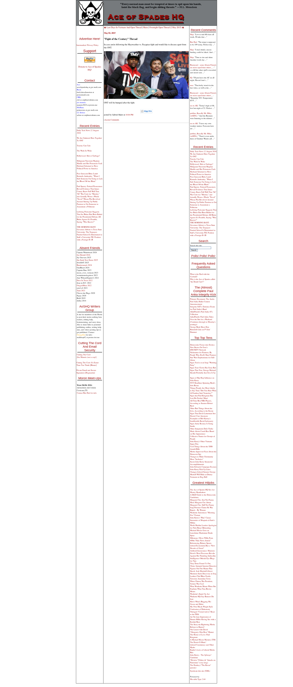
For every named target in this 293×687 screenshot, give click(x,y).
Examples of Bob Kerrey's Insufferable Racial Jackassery (201, 419)
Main (145, 27)
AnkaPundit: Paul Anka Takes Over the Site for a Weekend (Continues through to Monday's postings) (203, 320)
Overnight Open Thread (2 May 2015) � (166, 27)
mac (191, 85)
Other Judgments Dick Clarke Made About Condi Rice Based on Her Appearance (202, 431)
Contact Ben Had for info (87, 393)
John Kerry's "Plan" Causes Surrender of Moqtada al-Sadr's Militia (202, 520)
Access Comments (112, 119)
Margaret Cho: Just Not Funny (202, 500)
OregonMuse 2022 (84, 285)
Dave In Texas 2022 (85, 280)
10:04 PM (129, 114)
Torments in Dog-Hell (198, 477)
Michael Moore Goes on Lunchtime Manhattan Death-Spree (201, 533)
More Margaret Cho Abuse (200, 502)
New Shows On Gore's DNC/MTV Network (199, 348)
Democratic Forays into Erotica (202, 344)
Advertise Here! (89, 39)
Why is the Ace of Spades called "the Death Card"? (202, 280)
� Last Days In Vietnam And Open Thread (123, 27)
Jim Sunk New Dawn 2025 (87, 260)
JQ (191, 77)
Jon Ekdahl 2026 (83, 255)
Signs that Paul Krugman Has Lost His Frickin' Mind (201, 396)
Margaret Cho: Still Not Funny (202, 505)
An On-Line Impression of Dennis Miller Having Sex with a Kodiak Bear (203, 619)
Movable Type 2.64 (198, 679)
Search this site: (196, 245)
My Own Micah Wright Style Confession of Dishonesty (201, 607)
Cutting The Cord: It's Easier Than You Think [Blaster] (87, 363)
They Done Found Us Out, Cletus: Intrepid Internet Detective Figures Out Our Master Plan (203, 566)
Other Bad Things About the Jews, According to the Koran (201, 409)
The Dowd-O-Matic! (198, 642)
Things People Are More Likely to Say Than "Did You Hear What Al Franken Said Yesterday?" (203, 390)
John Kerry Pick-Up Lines (200, 469)
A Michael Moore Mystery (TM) (203, 639)
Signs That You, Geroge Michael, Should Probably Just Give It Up (203, 371)
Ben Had (193, 42)
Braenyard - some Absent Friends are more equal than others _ (203, 66)
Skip (192, 34)
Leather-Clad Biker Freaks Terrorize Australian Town (200, 577)
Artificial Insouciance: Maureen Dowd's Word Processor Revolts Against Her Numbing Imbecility (203, 553)
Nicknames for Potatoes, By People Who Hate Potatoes (203, 353)
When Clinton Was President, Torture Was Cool (201, 582)
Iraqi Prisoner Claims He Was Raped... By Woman (201, 508)
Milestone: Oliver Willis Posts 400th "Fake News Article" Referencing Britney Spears (201, 540)
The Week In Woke (84, 150)
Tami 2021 (81, 290)
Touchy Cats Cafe (84, 145)
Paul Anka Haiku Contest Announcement (200, 302)
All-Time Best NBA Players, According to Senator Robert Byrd (201, 403)
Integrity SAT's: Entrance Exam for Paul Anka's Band (202, 307)
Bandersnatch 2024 (84, 265)
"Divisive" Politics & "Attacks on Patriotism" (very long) (203, 661)
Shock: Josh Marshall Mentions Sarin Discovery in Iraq (203, 572)
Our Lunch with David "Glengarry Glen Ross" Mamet (202, 630)
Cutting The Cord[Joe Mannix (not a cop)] (86, 355)
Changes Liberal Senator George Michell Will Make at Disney (203, 473)
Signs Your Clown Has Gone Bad (203, 367)
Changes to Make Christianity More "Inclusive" (201, 457)
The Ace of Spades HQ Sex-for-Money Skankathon (202, 490)
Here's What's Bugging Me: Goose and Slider (200, 602)
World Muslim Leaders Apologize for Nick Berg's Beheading (203, 526)
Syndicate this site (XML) (200, 671)
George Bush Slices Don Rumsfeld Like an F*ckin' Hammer (200, 329)
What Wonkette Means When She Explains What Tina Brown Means (203, 589)
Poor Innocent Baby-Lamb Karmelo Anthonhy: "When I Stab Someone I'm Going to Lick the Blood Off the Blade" (90, 177)
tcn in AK (194, 105)
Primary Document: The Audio (202, 299)
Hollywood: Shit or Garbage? (88, 155)
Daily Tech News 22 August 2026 (203, 151)
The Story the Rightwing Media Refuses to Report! (202, 625)
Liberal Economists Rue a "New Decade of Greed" (202, 546)
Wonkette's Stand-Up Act (200, 594)
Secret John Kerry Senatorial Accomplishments (201, 462)
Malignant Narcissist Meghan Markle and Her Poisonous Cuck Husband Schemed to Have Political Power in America (89, 165)
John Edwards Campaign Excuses (203, 466)
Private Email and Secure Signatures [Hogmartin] (86, 371)
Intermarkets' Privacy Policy (87, 45)
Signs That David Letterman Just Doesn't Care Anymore (203, 414)
